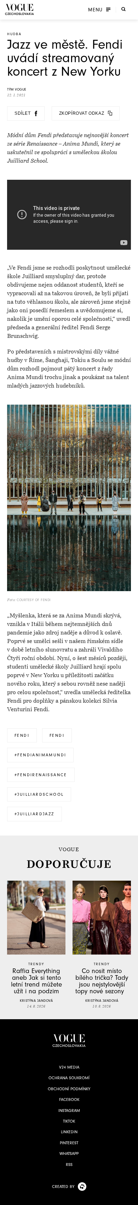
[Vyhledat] (123, 9)
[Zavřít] (130, 1197)
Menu (95, 9)
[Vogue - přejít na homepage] (19, 9)
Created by (63, 1186)
